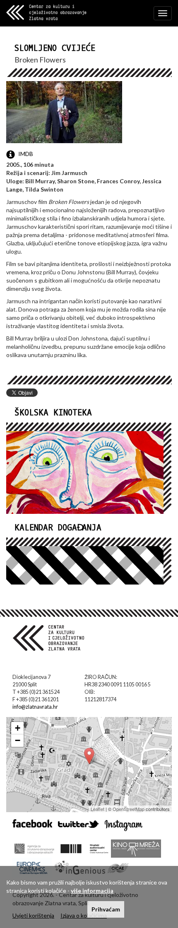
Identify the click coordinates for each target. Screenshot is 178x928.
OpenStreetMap (128, 809)
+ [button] (17, 728)
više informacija (92, 890)
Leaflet (97, 809)
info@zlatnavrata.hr (35, 707)
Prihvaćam (105, 909)
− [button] (17, 740)
